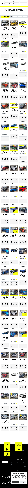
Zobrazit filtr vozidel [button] (6, 16)
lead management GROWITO (24, 470)
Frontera (5, 49)
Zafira (14, 47)
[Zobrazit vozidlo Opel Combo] (14, 374)
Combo (14, 379)
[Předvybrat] (8, 21)
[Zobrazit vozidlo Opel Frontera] (5, 85)
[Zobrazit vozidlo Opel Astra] (5, 23)
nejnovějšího (15, 16)
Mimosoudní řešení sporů (18, 466)
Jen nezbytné (22, 482)
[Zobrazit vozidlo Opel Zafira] (14, 64)
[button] (5, 39)
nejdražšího (24, 16)
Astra (5, 28)
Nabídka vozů (12, 465)
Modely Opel (5, 462)
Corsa (22, 26)
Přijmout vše (15, 482)
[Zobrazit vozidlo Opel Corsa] (23, 22)
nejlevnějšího (20, 16)
